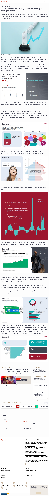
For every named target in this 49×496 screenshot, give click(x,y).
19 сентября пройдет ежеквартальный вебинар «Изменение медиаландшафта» (39, 370)
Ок (39, 493)
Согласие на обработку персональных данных (34, 453)
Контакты (5, 483)
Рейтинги (27, 468)
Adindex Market (29, 473)
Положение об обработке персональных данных (34, 452)
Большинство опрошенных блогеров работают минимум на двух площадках (8, 386)
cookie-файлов (39, 489)
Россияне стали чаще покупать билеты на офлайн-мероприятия (23, 386)
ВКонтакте (6, 485)
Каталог (3, 475)
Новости (7, 4)
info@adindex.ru (5, 489)
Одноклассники (19, 485)
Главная (2, 4)
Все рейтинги (45, 415)
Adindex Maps (28, 475)
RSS (17, 483)
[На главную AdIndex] (12, 440)
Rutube (29, 485)
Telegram (30, 483)
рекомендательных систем (36, 490)
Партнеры (3, 473)
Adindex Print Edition (30, 470)
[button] (47, 403)
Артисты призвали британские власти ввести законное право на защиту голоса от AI (15, 372)
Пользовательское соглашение (31, 451)
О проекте (3, 468)
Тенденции (12, 4)
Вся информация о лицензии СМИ (31, 448)
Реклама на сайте (5, 470)
